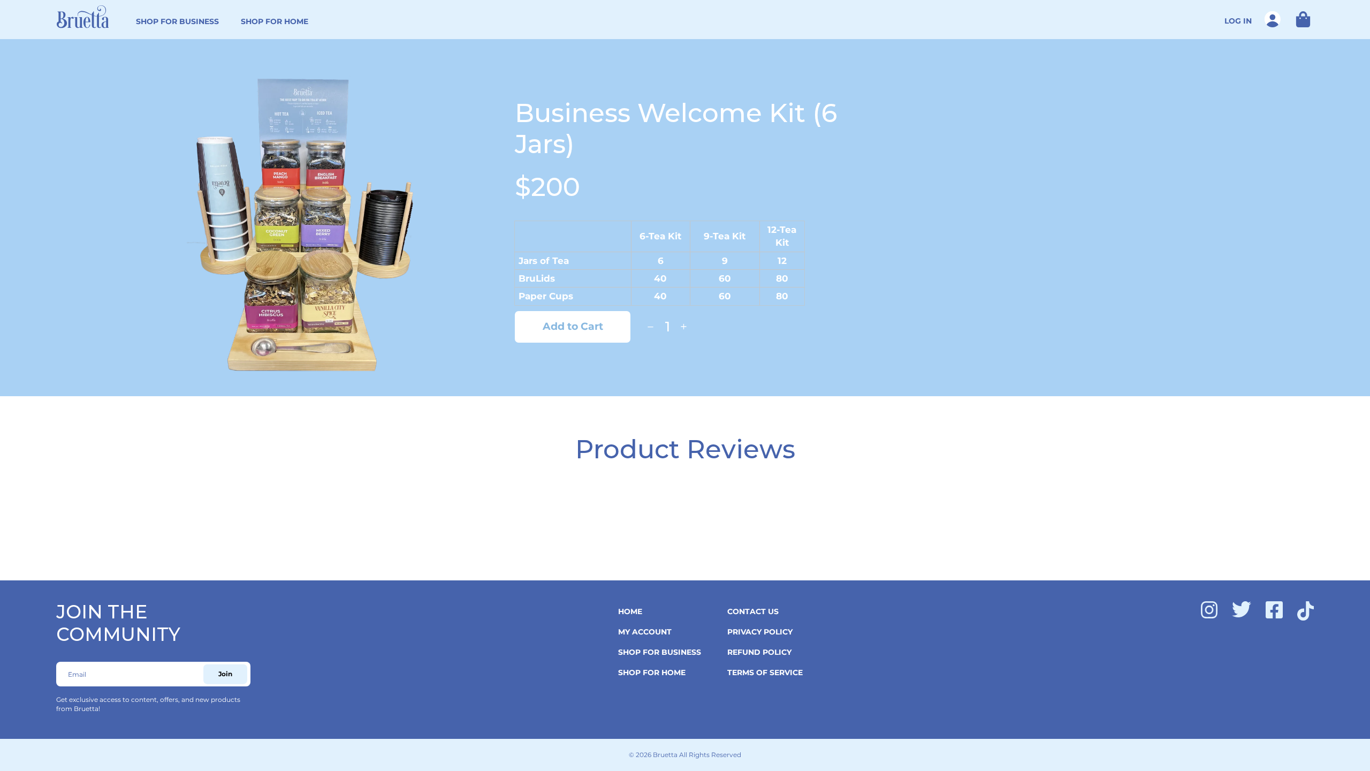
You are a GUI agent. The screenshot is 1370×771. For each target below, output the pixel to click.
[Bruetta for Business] (83, 16)
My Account (645, 632)
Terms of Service (765, 672)
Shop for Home (274, 21)
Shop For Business (177, 21)
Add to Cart (573, 326)
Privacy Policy (760, 632)
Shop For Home (652, 672)
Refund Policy (759, 652)
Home (630, 611)
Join (225, 674)
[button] (1299, 19)
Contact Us (753, 611)
